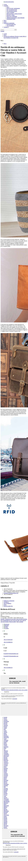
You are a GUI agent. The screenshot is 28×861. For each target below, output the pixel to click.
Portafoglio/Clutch (11, 19)
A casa (5, 4)
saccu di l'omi (16, 620)
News (5, 20)
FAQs (5, 21)
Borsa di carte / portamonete (13, 8)
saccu (8, 7)
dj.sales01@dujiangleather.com (11, 593)
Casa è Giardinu (10, 12)
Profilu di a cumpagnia (9, 23)
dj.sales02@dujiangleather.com (11, 656)
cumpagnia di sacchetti (10, 619)
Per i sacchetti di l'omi (12, 9)
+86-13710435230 (8, 639)
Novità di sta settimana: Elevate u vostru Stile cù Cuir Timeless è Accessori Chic (15, 37)
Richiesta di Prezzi (5, 616)
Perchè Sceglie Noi (11, 24)
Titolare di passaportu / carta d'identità (15, 17)
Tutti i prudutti (19, 621)
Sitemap (2, 619)
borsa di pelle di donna (21, 619)
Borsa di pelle (12, 621)
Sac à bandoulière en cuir (6, 620)
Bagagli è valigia (10, 15)
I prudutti (6, 5)
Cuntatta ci (6, 27)
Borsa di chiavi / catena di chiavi (14, 13)
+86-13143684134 (8, 642)
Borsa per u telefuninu (12, 16)
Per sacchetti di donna (12, 11)
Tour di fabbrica (10, 25)
